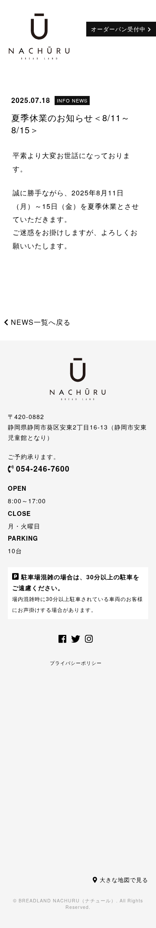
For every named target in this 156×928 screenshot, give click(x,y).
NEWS (80, 100)
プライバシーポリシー (76, 662)
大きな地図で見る (124, 879)
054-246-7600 (43, 468)
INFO (63, 100)
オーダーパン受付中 (118, 29)
